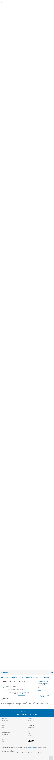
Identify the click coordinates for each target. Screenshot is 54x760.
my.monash (4, 737)
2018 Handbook (4, 672)
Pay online (4, 722)
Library (3, 725)
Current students (5, 739)
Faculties (29, 720)
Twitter (23, 714)
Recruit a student (5, 730)
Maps (3, 727)
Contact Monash (31, 725)
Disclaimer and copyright (32, 749)
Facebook (25, 714)
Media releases (31, 727)
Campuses (30, 722)
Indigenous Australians (6, 732)
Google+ (28, 714)
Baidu (36, 714)
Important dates (5, 720)
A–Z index (30, 723)
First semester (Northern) (44, 695)
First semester (42, 693)
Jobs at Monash (5, 729)
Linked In (20, 714)
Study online (4, 736)
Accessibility (25, 749)
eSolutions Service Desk (32, 747)
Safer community (5, 734)
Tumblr (30, 714)
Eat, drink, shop (5, 723)
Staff (3, 741)
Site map (29, 735)
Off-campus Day (24, 692)
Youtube (33, 714)
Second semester (43, 696)
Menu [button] (2, 2)
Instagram (18, 714)
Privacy (39, 749)
